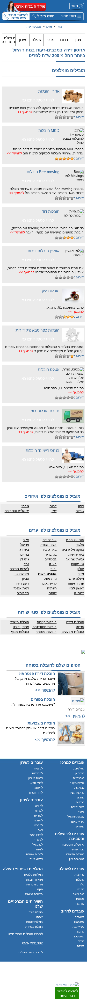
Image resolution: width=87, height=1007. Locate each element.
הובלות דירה (75, 622)
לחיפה (39, 806)
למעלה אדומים (75, 854)
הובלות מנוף (20, 632)
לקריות (39, 810)
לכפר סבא (36, 783)
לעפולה (38, 820)
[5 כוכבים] (56, 117)
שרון (22, 40)
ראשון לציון (76, 588)
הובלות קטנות (47, 622)
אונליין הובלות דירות (43, 251)
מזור (81, 574)
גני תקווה (77, 564)
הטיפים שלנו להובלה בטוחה (53, 665)
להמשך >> (24, 112)
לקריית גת (78, 926)
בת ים (24, 554)
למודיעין (79, 826)
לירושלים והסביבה (73, 844)
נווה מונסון (49, 578)
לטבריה (38, 839)
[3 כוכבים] (64, 117)
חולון (80, 569)
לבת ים (80, 802)
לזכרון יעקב (36, 835)
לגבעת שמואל (75, 817)
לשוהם (80, 899)
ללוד (81, 884)
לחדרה (38, 825)
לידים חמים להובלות (30, 952)
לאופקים (79, 936)
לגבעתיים (78, 778)
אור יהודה (50, 540)
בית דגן (24, 549)
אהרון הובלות (48, 91)
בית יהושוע (76, 554)
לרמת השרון (35, 778)
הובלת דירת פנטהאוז (37, 674)
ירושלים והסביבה (9, 40)
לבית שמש (78, 849)
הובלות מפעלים (72, 632)
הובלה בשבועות (41, 723)
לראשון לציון (77, 792)
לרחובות (79, 875)
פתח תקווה (76, 583)
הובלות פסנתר (46, 632)
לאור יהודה (77, 807)
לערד (81, 941)
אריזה (80, 627)
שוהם (53, 593)
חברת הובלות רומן (44, 411)
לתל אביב (78, 768)
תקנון (39, 889)
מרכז (49, 26)
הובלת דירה (36, 912)
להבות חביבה (19, 569)
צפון (78, 40)
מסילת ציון (21, 574)
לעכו (40, 830)
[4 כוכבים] (60, 117)
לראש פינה (36, 859)
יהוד (54, 569)
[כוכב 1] (72, 117)
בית (60, 26)
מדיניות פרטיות (34, 884)
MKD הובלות (48, 131)
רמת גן (79, 593)
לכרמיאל (37, 844)
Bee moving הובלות (43, 172)
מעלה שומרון (74, 578)
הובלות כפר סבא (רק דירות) (36, 330)
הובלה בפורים (43, 699)
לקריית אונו (77, 821)
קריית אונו (49, 583)
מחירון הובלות (34, 879)
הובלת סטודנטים (44, 627)
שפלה (36, 40)
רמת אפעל (21, 588)
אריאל (24, 545)
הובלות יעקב (49, 291)
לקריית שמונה (34, 854)
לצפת (39, 849)
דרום (64, 40)
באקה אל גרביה (73, 549)
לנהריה (38, 815)
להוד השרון (36, 792)
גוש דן (24, 559)
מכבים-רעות (34, 26)
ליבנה (80, 889)
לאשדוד (79, 917)
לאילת (80, 946)
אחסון (39, 917)
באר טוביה (49, 549)
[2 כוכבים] (68, 117)
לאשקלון (79, 922)
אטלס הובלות (48, 370)
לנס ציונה (78, 894)
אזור (26, 540)
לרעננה (38, 788)
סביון (25, 578)
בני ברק (51, 554)
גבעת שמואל (75, 559)
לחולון (80, 797)
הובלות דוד (50, 212)
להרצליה (37, 773)
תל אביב (23, 593)
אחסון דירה (21, 627)
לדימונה (79, 931)
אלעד (80, 545)
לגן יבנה (79, 904)
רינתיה (52, 588)
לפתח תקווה (77, 783)
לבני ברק (79, 788)
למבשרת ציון (76, 859)
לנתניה (38, 768)
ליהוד (81, 812)
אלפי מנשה (48, 545)
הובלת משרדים (33, 926)
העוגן (53, 564)
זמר (26, 564)
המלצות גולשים (33, 875)
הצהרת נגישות (34, 894)
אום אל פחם (75, 540)
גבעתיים (50, 559)
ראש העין (22, 583)
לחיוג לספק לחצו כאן (37, 100)
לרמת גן (79, 773)
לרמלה (80, 879)
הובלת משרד (19, 622)
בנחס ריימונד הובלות (42, 451)
